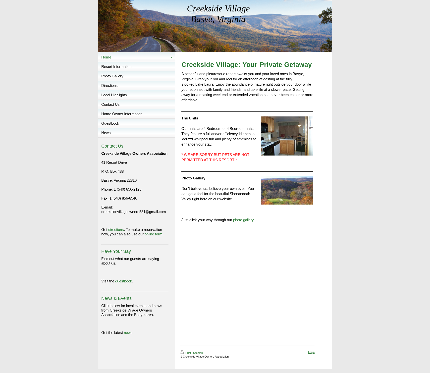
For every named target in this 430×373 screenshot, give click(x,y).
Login (311, 352)
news (128, 332)
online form (153, 234)
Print (188, 352)
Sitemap (198, 352)
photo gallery (243, 220)
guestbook (123, 281)
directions (116, 229)
